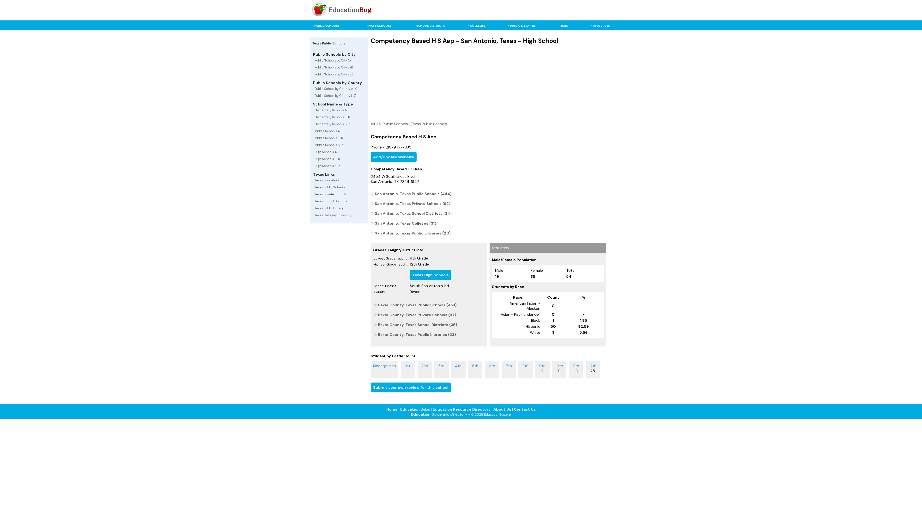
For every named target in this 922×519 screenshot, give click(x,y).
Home (392, 409)
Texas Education (327, 180)
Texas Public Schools (330, 187)
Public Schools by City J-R (334, 67)
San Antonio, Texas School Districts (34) (413, 213)
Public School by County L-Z (335, 96)
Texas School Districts (331, 201)
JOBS (564, 26)
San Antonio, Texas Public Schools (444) (413, 193)
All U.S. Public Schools (389, 123)
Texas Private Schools (331, 194)
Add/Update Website (393, 157)
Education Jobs (415, 409)
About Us (502, 409)
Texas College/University (333, 215)
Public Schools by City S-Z (334, 74)
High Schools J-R (327, 159)
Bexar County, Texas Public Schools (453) (417, 305)
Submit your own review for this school (410, 387)
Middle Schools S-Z (329, 145)
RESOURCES (601, 26)
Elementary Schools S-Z (332, 124)
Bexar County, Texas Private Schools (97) (417, 314)
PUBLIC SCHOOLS (327, 26)
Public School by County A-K (336, 89)
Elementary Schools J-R (332, 117)
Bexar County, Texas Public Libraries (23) (417, 334)
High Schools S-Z (327, 166)
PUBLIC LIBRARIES (522, 26)
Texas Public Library (329, 208)
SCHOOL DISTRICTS (430, 26)
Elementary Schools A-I (332, 110)
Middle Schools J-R (329, 138)
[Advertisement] (488, 83)
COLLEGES (477, 26)
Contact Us (525, 409)
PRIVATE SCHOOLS (377, 26)
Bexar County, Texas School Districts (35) (417, 324)
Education (421, 414)
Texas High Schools (430, 275)
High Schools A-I (327, 152)
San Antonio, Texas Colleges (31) (405, 223)
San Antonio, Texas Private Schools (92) (412, 203)
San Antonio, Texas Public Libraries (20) (413, 233)
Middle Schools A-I (328, 131)
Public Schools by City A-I (333, 60)
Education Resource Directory (462, 409)
